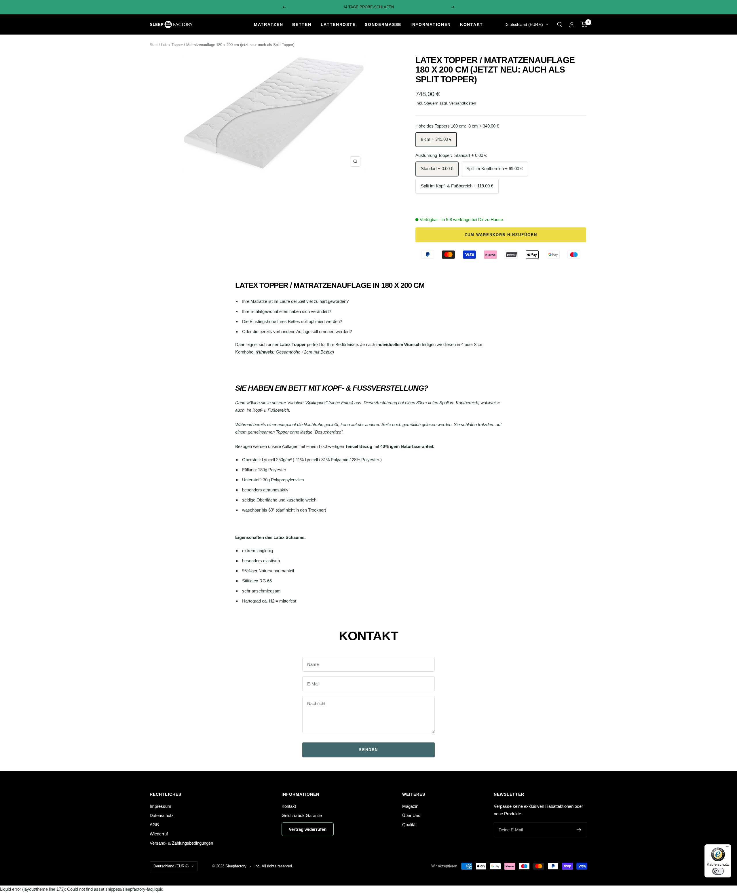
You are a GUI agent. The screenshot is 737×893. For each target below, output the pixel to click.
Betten (301, 24)
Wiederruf (159, 833)
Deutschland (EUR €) (523, 24)
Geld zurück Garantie (302, 815)
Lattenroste (338, 24)
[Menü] (727, 847)
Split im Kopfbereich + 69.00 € (494, 168)
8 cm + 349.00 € (436, 139)
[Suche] (559, 24)
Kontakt (471, 24)
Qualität (409, 824)
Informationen (431, 24)
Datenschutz (162, 815)
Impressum (160, 806)
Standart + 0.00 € (437, 168)
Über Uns (411, 815)
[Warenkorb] (584, 24)
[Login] (571, 24)
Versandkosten (462, 103)
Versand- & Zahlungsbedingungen (181, 843)
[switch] (718, 871)
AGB (154, 824)
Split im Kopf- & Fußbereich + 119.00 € (457, 185)
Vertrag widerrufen (307, 829)
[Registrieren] (579, 830)
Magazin (410, 806)
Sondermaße (383, 24)
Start (154, 45)
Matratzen (268, 24)
